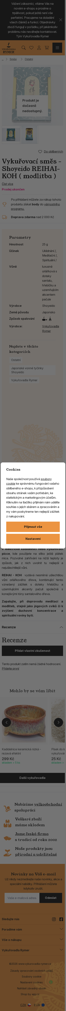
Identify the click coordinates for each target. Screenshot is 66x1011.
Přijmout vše (33, 527)
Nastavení (33, 539)
